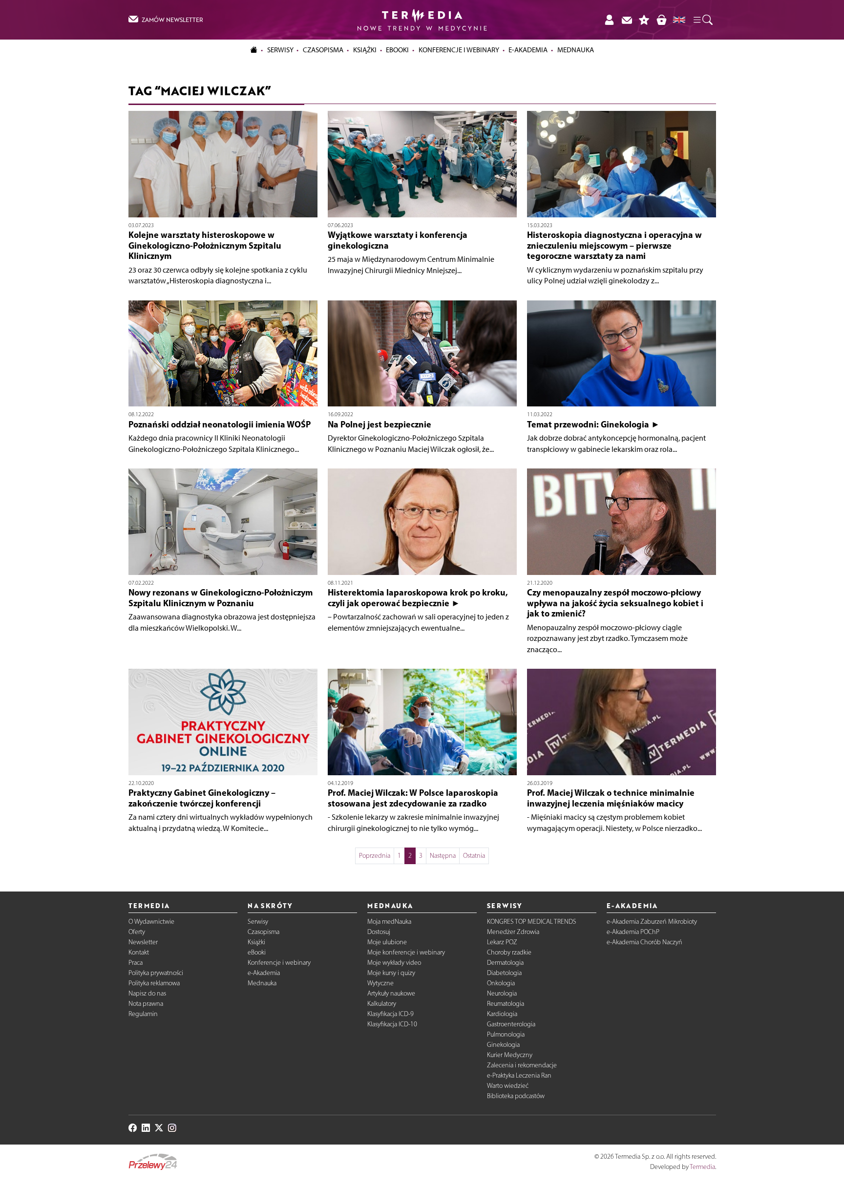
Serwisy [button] (280, 49)
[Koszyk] (661, 19)
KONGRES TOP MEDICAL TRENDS (531, 921)
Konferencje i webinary (279, 962)
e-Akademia (264, 973)
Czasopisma (263, 932)
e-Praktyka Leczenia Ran (519, 1075)
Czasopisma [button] (323, 49)
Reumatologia (505, 1003)
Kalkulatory (381, 1003)
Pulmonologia (506, 1034)
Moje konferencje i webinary (406, 952)
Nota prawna (145, 1003)
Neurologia (502, 993)
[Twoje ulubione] (644, 19)
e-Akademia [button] (528, 49)
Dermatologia (505, 962)
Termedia (702, 1167)
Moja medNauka (389, 921)
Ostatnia (474, 855)
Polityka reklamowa (154, 983)
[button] (702, 20)
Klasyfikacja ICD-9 (390, 1014)
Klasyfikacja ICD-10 (392, 1024)
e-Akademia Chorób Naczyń (644, 942)
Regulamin (143, 1014)
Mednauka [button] (575, 49)
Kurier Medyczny (509, 1055)
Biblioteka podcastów (516, 1096)
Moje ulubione (387, 942)
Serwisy (258, 921)
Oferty (136, 932)
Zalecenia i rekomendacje (522, 1065)
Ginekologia (503, 1044)
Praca (135, 962)
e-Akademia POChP (633, 932)
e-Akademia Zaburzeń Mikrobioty (652, 921)
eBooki (397, 49)
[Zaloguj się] (609, 19)
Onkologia (501, 983)
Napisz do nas (147, 993)
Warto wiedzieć (507, 1086)
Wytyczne (380, 983)
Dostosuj (378, 932)
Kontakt (138, 952)
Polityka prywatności (155, 973)
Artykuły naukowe (391, 993)
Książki (365, 49)
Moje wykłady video (394, 962)
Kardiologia (502, 1014)
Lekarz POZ (502, 942)
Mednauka (262, 983)
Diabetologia (504, 973)
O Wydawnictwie (151, 921)
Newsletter (143, 942)
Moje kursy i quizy (391, 973)
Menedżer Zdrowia (513, 932)
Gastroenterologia (511, 1024)
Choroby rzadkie (509, 952)
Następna (443, 855)
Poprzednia (374, 855)
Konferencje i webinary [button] (459, 49)
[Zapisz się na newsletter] (626, 19)
